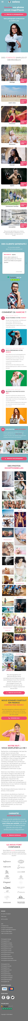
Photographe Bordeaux (6, 979)
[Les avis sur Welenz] (7, 1007)
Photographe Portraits (6, 948)
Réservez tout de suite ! (14, 692)
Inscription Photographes (7, 927)
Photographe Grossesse (6, 943)
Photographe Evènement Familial (8, 960)
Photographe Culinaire (6, 950)
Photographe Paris (5, 964)
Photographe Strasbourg (6, 975)
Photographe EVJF (5, 941)
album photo (18, 433)
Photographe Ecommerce (7, 946)
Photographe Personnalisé (7, 958)
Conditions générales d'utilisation (8, 929)
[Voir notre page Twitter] (13, 997)
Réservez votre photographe (14, 458)
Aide (2, 923)
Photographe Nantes (6, 973)
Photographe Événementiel (7, 952)
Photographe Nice (5, 971)
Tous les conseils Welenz (6, 931)
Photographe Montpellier (6, 977)
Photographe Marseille (6, 966)
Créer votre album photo (6, 933)
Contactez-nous (14, 718)
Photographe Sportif (5, 954)
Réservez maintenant (14, 835)
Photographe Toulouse (6, 969)
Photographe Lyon (5, 968)
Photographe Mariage (6, 939)
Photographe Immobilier (6, 944)
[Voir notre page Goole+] (8, 997)
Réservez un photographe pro (14, 14)
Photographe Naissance (6, 956)
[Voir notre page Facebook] (3, 997)
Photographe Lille (5, 981)
